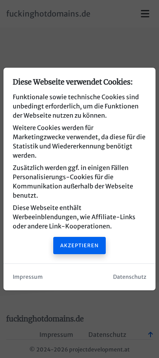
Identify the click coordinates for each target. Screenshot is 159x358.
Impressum (28, 276)
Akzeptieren (79, 245)
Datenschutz (129, 276)
